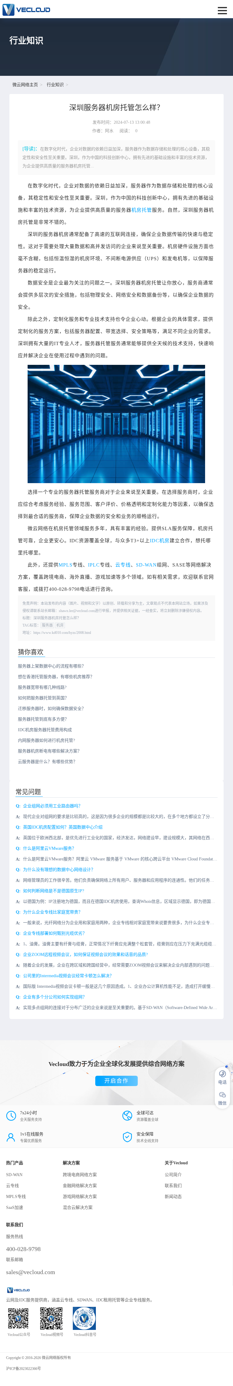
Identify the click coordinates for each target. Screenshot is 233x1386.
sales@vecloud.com (30, 1272)
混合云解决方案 (78, 1207)
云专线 (123, 564)
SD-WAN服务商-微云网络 (75, 9)
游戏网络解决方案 (80, 1196)
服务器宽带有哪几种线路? (42, 687)
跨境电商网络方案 (80, 1174)
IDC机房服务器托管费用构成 (45, 730)
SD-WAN (146, 564)
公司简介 (173, 1174)
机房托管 (141, 210)
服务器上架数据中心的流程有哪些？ (52, 666)
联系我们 (173, 1185)
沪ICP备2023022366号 (23, 1369)
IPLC (94, 564)
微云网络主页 (25, 84)
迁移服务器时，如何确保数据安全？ (52, 708)
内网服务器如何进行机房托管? (46, 740)
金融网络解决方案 (80, 1185)
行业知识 (55, 84)
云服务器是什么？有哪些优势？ (47, 761)
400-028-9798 (23, 1249)
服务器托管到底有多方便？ (43, 719)
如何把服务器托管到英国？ (43, 698)
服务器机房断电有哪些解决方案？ (50, 751)
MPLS (66, 564)
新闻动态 (173, 1196)
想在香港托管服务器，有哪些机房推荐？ (56, 676)
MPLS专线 (16, 1196)
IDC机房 (160, 540)
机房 (60, 625)
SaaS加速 (14, 1207)
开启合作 (116, 1081)
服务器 (47, 625)
